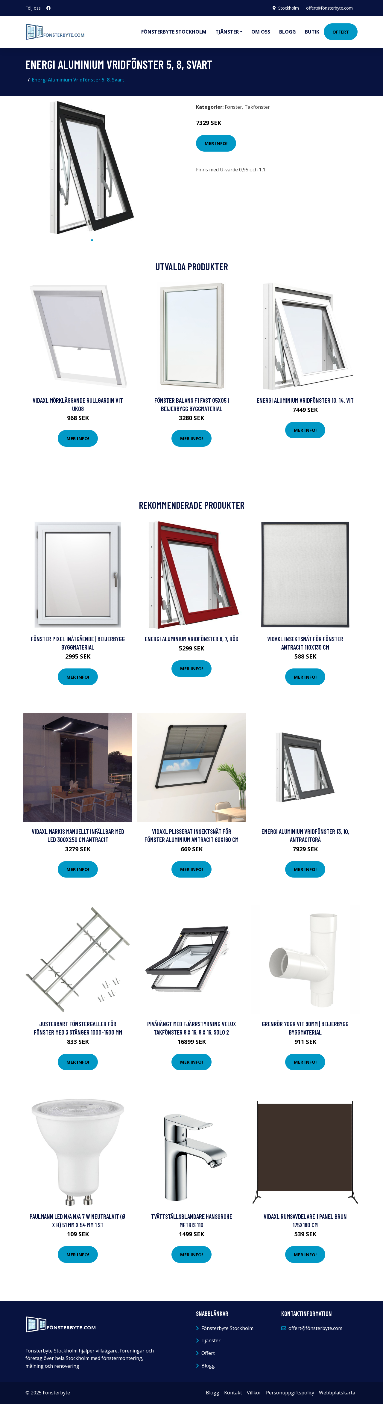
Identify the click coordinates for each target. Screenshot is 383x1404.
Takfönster (257, 107)
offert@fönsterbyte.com (329, 8)
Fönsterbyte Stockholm (173, 31)
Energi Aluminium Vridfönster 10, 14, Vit (305, 400)
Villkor (254, 1392)
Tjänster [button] (227, 31)
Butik (312, 31)
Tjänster (211, 1340)
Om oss (260, 31)
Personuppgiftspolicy (290, 1392)
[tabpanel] (92, 167)
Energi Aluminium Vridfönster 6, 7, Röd (191, 638)
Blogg (287, 31)
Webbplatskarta (337, 1392)
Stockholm (288, 8)
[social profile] (48, 8)
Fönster (233, 107)
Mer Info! (216, 143)
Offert (340, 32)
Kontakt (233, 1392)
